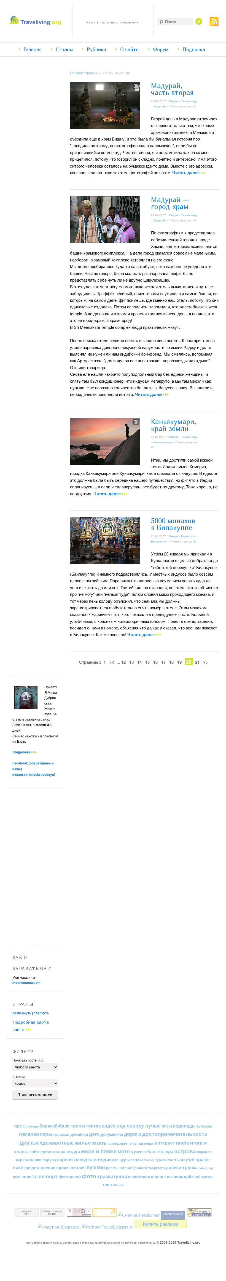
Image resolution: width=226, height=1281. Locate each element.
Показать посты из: (27, 1060)
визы (167, 1126)
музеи (136, 1151)
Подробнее (21, 752)
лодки (73, 1151)
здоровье (146, 1143)
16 (155, 662)
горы (46, 1133)
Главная (32, 49)
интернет (165, 1143)
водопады (184, 1126)
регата (159, 1167)
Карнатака (188, 536)
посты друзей (181, 1159)
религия (175, 1167)
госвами (61, 1134)
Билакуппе (158, 541)
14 (194, 220)
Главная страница (84, 72)
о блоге (151, 1151)
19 (179, 662)
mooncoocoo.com (26, 982)
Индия (173, 101)
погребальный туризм (149, 1159)
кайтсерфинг (42, 1151)
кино (60, 1151)
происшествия (71, 1167)
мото (124, 1151)
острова (185, 1151)
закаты (100, 1142)
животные (61, 1142)
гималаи (29, 1133)
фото (89, 1176)
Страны (64, 49)
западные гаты (123, 1143)
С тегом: (18, 1076)
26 (194, 106)
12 (123, 662)
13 (131, 662)
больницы (31, 1126)
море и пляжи (99, 1151)
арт (18, 1126)
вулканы (204, 1126)
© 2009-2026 (178, 1242)
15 (147, 662)
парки (36, 1159)
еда (44, 1142)
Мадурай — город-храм (170, 203)
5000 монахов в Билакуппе (173, 524)
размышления (119, 1167)
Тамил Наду (189, 101)
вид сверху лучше (138, 1125)
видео (108, 1125)
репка (191, 1167)
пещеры (122, 1159)
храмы (105, 1176)
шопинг (158, 1177)
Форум (160, 49)
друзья (29, 1142)
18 (171, 662)
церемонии (139, 1177)
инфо (182, 1142)
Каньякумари (163, 442)
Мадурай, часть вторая (172, 89)
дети (94, 1134)
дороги (132, 1133)
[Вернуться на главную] (36, 24)
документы (111, 1134)
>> (205, 662)
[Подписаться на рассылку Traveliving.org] (214, 24)
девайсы (79, 1134)
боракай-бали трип (60, 1126)
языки (118, 1184)
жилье (82, 1142)
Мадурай (160, 106)
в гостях (91, 1125)
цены (120, 1176)
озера (167, 1151)
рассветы (143, 1167)
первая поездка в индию (85, 1159)
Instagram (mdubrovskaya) (33, 774)
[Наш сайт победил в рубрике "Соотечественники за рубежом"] (199, 1215)
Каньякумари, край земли (173, 425)
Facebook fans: (173, 1214)
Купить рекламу (160, 1224)
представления (39, 1167)
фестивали (69, 1177)
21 (197, 662)
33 (195, 541)
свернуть (41, 1012)
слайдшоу (206, 1168)
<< (111, 662)
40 (152, 447)
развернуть (21, 1012)
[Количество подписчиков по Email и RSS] (139, 1215)
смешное (22, 1177)
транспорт (45, 1176)
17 (163, 662)
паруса (49, 1159)
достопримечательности (175, 1133)
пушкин (96, 1167)
